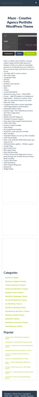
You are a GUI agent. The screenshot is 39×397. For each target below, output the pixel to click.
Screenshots (8, 53)
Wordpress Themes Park (11, 3)
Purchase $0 (30, 53)
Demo (19, 53)
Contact (16, 396)
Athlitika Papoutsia (26, 396)
